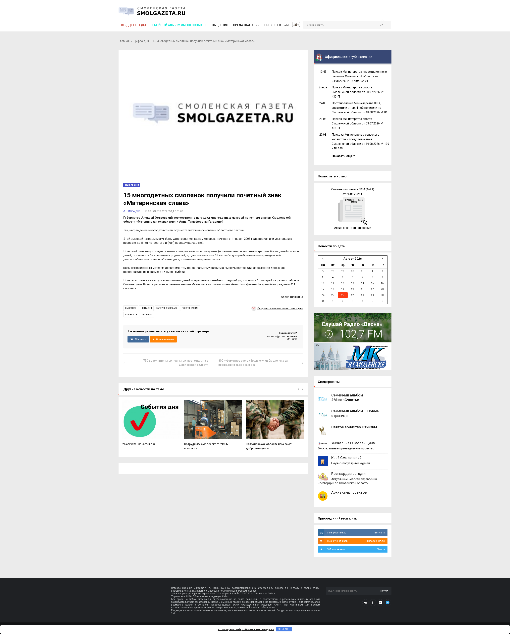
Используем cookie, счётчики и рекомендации (246, 629)
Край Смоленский (346, 458)
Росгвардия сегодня (348, 474)
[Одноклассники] (373, 602)
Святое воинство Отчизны (354, 427)
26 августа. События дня (139, 444)
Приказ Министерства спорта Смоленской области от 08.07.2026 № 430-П (357, 92)
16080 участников (356, 541)
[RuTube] (380, 602)
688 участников (356, 549)
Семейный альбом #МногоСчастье (179, 25)
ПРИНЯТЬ (284, 629)
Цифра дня (141, 41)
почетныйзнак (190, 308)
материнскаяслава (166, 308)
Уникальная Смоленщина (353, 443)
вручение (147, 314)
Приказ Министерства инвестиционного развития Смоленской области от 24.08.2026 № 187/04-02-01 (359, 76)
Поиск (384, 591)
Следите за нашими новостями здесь (280, 308)
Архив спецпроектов (349, 492)
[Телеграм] (387, 602)
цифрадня (146, 308)
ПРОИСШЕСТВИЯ (276, 25)
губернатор (131, 314)
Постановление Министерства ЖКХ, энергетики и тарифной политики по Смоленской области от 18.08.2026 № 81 (359, 107)
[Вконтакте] (365, 602)
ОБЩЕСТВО (220, 25)
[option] (151, 425)
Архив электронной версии (352, 228)
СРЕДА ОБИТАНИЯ (246, 25)
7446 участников (356, 532)
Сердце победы (133, 25)
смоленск (130, 308)
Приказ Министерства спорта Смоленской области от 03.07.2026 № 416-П (357, 123)
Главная (124, 41)
